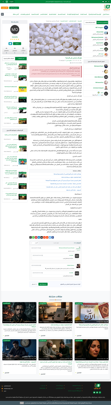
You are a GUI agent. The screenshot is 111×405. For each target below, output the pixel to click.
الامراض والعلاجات (25, 14)
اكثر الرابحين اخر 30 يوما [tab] (102, 22)
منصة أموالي (106, 14)
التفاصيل (79, 335)
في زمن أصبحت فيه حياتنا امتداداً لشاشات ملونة (12, 107)
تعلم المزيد (27, 403)
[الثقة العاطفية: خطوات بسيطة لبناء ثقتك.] (56, 312)
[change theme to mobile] (3, 1)
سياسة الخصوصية (58, 1)
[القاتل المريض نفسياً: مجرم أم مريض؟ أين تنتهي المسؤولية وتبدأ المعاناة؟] (19, 312)
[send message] (10, 43)
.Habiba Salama (70, 265)
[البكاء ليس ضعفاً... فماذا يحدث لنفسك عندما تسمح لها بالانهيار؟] (92, 349)
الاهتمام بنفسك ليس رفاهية (11, 134)
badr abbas (6, 177)
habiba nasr (6, 165)
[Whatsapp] (33, 237)
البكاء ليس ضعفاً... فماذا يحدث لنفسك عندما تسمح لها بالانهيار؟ (65, 183)
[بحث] (2, 14)
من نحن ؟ (43, 385)
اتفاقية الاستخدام (50, 1)
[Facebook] (52, 237)
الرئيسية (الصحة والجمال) (94, 14)
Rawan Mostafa (7, 151)
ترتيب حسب (56, 242)
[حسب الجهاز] (7, 1)
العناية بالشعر (43, 14)
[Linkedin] (39, 237)
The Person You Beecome (10, 86)
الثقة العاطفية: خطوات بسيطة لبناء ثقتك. (71, 177)
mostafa (71, 255)
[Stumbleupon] (44, 237)
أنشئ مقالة (16, 14)
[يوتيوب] (103, 1)
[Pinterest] (36, 237)
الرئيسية (80, 21)
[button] (30, 237)
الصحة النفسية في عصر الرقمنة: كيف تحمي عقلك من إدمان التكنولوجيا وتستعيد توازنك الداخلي (11, 159)
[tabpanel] (96, 41)
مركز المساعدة (67, 1)
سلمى (5, 112)
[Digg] (41, 237)
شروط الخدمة (59, 385)
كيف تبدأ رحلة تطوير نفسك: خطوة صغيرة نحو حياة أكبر (11, 194)
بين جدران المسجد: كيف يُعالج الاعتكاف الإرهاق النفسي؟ (11, 63)
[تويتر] (106, 1)
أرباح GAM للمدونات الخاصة (74, 390)
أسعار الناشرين (59, 388)
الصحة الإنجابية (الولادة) (73, 14)
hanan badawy (7, 123)
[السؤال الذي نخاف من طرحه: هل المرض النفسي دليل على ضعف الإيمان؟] (56, 349)
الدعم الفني (78, 388)
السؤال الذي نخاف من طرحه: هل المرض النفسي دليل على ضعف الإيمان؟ (63, 187)
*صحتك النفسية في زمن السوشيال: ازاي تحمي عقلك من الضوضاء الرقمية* (11, 146)
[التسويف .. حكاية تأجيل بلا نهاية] (19, 349)
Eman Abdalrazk (7, 91)
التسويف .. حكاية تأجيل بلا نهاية (73, 190)
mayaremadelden (7, 188)
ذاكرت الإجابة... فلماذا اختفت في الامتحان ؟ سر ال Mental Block (11, 75)
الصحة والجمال (72, 21)
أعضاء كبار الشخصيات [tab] (90, 22)
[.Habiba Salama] (78, 266)
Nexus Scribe (6, 358)
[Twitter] (50, 237)
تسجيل (33, 284)
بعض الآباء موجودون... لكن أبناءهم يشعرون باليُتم (11, 183)
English (11, 1)
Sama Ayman (6, 198)
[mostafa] (77, 255)
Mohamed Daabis (8, 68)
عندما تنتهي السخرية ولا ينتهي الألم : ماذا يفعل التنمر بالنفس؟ (10, 97)
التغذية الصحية (35, 14)
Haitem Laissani (79, 321)
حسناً (22, 403)
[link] (15, 39)
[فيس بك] (109, 1)
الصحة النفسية (61, 14)
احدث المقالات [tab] (21, 58)
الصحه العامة (83, 14)
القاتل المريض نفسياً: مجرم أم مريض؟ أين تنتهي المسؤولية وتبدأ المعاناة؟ (63, 180)
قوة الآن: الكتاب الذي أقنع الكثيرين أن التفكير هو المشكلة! (67, 174)
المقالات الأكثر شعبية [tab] (9, 58)
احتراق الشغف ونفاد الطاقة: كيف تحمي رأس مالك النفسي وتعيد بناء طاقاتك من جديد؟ (11, 172)
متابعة (17, 43)
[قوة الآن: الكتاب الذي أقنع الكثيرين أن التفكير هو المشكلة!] (92, 312)
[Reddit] (47, 237)
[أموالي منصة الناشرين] (106, 7)
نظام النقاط (42, 388)
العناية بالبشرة (52, 14)
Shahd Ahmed (6, 139)
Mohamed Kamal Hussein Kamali (66, 248)
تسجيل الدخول (42, 284)
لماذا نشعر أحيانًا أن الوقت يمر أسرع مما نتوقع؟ (11, 118)
